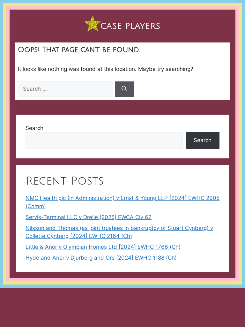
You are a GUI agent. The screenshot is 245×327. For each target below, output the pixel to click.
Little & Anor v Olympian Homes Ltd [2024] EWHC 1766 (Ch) (103, 247)
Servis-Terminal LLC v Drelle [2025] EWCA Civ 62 (89, 217)
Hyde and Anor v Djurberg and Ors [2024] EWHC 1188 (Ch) (101, 258)
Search (34, 128)
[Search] (124, 89)
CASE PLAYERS (130, 26)
